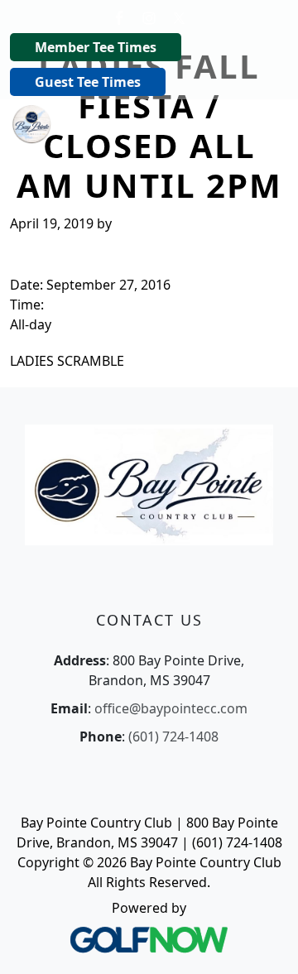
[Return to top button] (265, 942)
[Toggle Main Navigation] (265, 122)
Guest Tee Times (88, 82)
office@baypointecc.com (171, 708)
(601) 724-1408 (173, 736)
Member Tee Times (95, 47)
